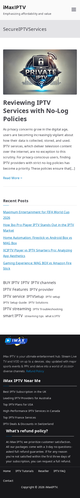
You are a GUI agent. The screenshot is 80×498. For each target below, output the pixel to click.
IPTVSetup (35, 296)
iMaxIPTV (14, 7)
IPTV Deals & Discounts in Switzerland (28, 424)
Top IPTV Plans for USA (18, 404)
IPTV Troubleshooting (48, 309)
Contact (8, 480)
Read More (11, 178)
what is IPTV (52, 316)
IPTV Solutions (38, 302)
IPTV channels (43, 282)
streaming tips (34, 316)
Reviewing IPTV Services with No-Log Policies (35, 110)
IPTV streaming (17, 308)
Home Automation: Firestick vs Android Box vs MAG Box (37, 240)
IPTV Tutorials (25, 471)
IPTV (25, 282)
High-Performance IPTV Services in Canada (31, 411)
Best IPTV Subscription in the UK (24, 392)
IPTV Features (15, 289)
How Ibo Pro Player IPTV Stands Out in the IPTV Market (38, 228)
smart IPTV (13, 315)
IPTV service (14, 296)
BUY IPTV (11, 282)
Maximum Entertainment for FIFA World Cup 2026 (36, 215)
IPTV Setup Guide (15, 302)
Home (7, 471)
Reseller (43, 471)
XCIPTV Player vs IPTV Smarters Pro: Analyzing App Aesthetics (37, 253)
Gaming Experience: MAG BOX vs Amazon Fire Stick (37, 266)
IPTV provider (42, 289)
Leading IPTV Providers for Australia (27, 398)
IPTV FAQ (59, 471)
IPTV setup (53, 297)
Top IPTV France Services (19, 417)
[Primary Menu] (74, 10)
